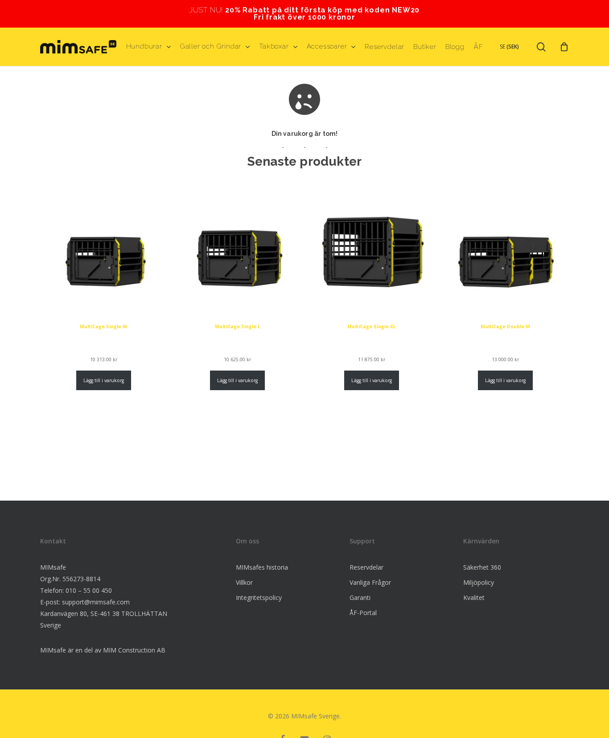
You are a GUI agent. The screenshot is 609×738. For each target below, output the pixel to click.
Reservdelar (366, 567)
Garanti (360, 597)
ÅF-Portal (363, 612)
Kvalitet (474, 597)
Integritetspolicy (259, 597)
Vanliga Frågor (370, 582)
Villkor (244, 582)
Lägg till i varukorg (103, 380)
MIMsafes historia (262, 567)
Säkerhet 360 (482, 567)
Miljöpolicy (478, 582)
